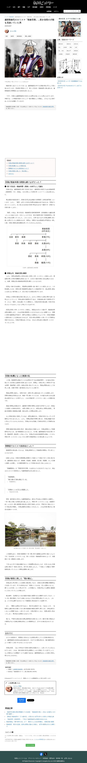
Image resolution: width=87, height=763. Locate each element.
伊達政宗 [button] (68, 54)
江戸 (29, 7)
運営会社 (52, 758)
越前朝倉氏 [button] (19, 36)
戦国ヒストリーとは (21, 758)
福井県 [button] (12, 36)
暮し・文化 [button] (61, 50)
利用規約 (45, 758)
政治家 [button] (65, 47)
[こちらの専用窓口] (39, 739)
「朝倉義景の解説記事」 (48, 106)
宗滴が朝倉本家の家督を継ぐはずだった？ (21, 163)
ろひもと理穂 (13, 31)
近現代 (41, 7)
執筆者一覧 (59, 758)
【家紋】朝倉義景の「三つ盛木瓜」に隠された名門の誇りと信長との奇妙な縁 (30, 716)
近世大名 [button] (76, 44)
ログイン (56, 11)
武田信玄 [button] (76, 50)
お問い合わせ (68, 758)
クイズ (55, 7)
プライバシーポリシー (35, 758)
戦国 (24, 7)
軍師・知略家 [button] (28, 36)
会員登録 (49, 11)
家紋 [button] (71, 47)
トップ (8, 7)
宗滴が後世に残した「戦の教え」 (18, 171)
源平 (19, 7)
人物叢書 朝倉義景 (18, 669)
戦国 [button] (7, 36)
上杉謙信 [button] (61, 54)
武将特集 (48, 7)
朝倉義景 (11, 16)
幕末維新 (35, 7)
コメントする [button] (30, 745)
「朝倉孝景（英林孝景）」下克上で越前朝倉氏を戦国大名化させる (26, 719)
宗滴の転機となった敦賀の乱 (17, 165)
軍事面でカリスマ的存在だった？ (18, 168)
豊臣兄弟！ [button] (61, 44)
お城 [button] (76, 47)
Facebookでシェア (21, 700)
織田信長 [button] (75, 54)
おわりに (11, 173)
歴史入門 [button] (69, 50)
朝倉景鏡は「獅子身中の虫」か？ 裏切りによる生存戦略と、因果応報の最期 (30, 721)
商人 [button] (60, 47)
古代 (14, 7)
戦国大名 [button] (69, 44)
